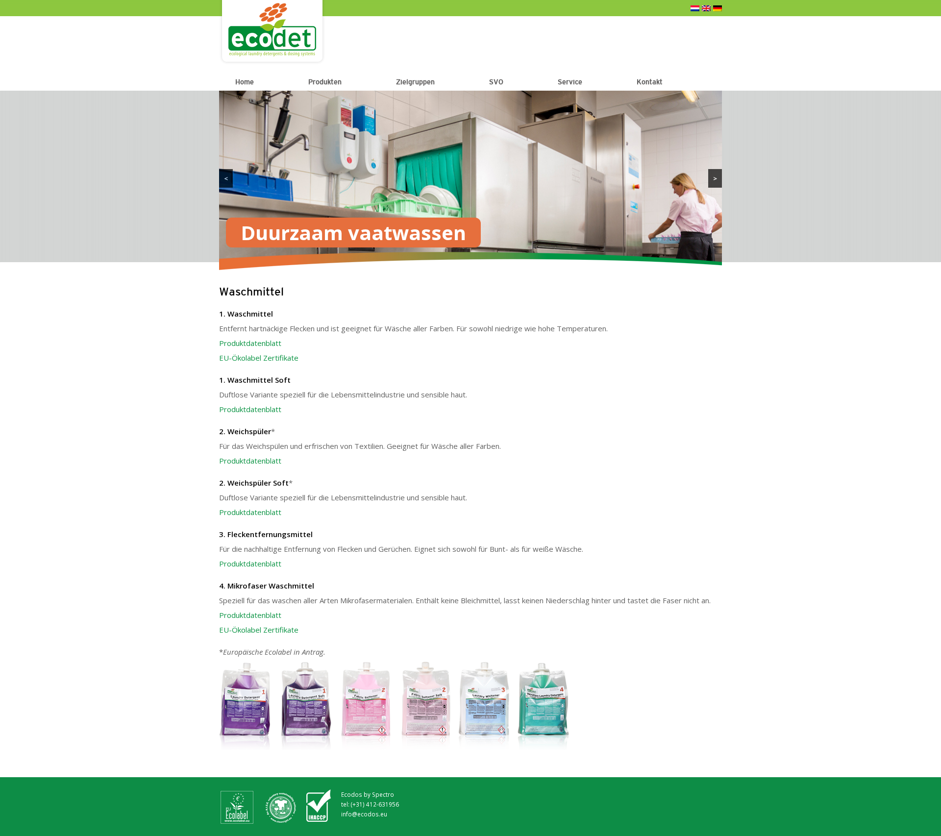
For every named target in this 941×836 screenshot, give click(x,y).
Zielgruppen (415, 82)
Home (244, 82)
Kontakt (650, 82)
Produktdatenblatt (250, 343)
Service (570, 82)
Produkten (325, 82)
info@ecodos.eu (364, 814)
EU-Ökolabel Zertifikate (258, 358)
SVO (496, 82)
